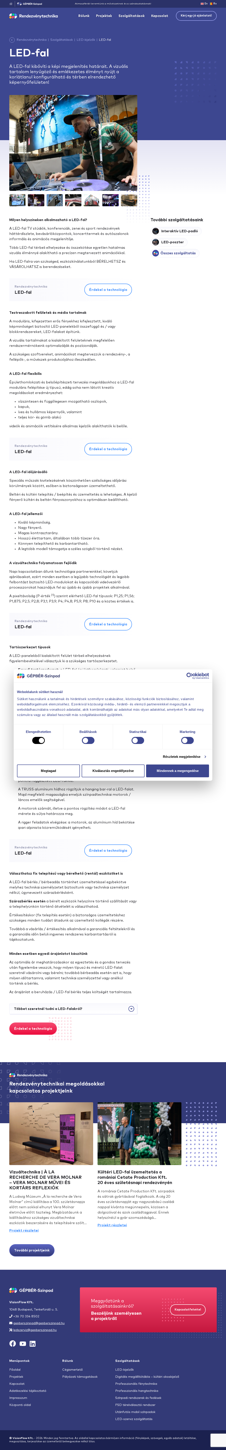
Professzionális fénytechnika (136, 1383)
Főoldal (15, 1369)
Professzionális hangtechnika (136, 1390)
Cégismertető (72, 1369)
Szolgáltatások (132, 16)
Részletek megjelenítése (181, 756)
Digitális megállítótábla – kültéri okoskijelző (147, 1376)
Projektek (104, 16)
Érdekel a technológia (108, 290)
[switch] (88, 740)
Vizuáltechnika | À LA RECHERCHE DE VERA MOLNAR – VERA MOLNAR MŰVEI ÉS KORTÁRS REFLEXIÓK (45, 1180)
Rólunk (83, 16)
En (206, 3)
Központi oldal (20, 1405)
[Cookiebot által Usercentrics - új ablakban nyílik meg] (189, 676)
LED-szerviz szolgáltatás (134, 1419)
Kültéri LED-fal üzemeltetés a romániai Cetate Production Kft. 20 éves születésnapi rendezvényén (135, 1177)
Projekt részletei (24, 1230)
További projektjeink (32, 1250)
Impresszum (18, 1398)
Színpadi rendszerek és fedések (138, 1398)
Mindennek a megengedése (178, 771)
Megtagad (48, 771)
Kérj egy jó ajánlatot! (196, 15)
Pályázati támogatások (80, 1376)
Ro (215, 3)
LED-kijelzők (86, 39)
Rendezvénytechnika (32, 39)
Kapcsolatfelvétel (188, 1309)
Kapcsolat (159, 16)
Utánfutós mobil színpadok (135, 1412)
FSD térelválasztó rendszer (135, 1405)
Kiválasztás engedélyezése (113, 771)
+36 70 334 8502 (26, 1316)
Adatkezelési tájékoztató (27, 1390)
